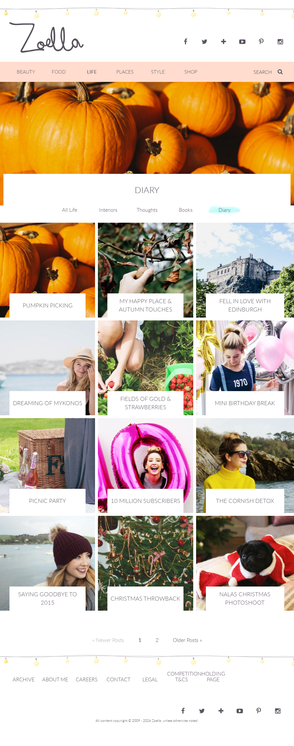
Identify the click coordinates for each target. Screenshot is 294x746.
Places (125, 71)
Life (92, 71)
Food (59, 71)
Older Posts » (187, 640)
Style (158, 71)
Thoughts (147, 209)
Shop (190, 71)
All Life (69, 209)
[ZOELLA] (46, 37)
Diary (224, 209)
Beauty (26, 71)
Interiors (108, 209)
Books (186, 209)
